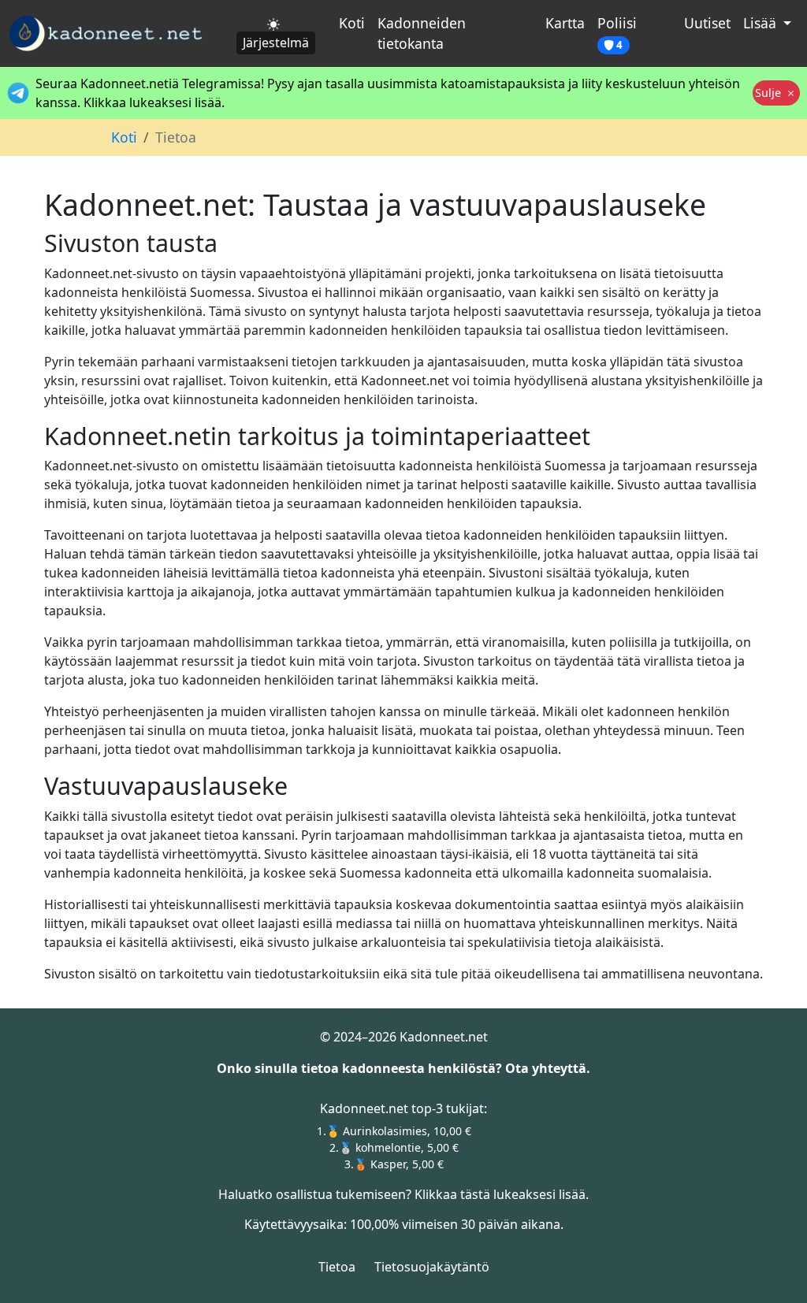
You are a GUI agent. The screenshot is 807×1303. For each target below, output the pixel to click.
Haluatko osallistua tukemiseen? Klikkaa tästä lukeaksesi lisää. (403, 1194)
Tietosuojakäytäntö (431, 1266)
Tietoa (336, 1266)
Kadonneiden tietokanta (421, 33)
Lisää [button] (761, 22)
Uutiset (707, 22)
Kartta (565, 22)
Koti (352, 22)
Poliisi (617, 32)
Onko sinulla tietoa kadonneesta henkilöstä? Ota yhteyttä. (403, 1068)
